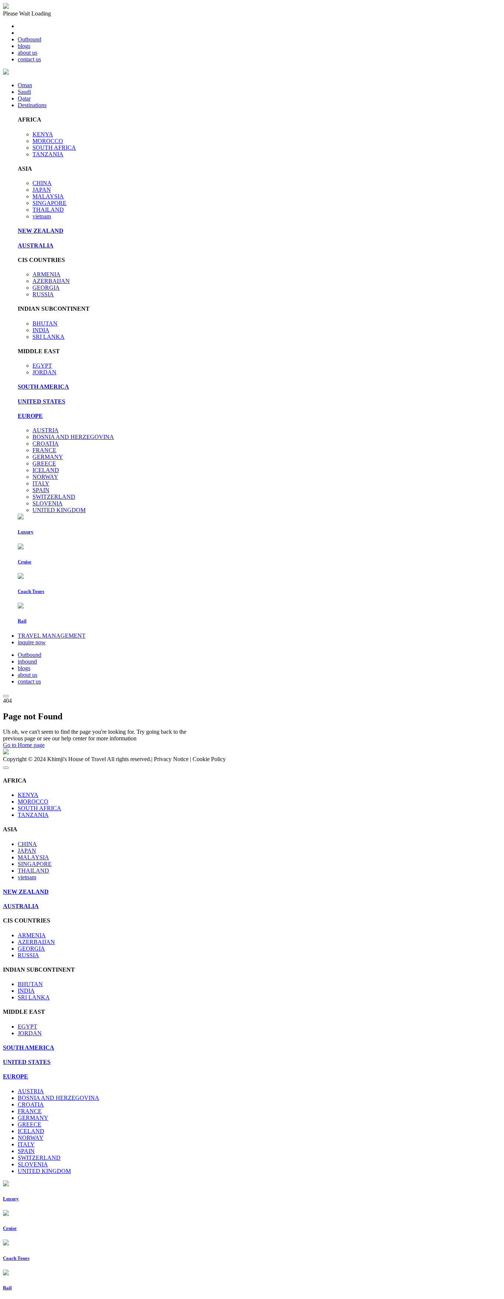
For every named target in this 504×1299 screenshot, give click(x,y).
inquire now (32, 642)
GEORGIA (46, 287)
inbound (27, 661)
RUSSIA (43, 294)
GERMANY (47, 457)
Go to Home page (24, 745)
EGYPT (42, 365)
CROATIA (45, 443)
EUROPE (30, 416)
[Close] (6, 768)
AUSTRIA (45, 430)
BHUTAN (45, 323)
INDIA (40, 330)
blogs (24, 46)
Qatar (24, 98)
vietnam (41, 216)
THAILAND (48, 210)
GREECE (44, 463)
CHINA (42, 183)
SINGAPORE (49, 203)
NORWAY (45, 477)
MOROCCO (47, 141)
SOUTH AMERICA (43, 386)
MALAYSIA (48, 196)
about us (27, 53)
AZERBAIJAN (51, 281)
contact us (29, 59)
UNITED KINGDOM (59, 510)
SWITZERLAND (53, 497)
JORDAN (44, 372)
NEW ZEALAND (40, 231)
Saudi (24, 92)
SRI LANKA (48, 337)
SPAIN (40, 490)
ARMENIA (46, 274)
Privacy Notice (171, 759)
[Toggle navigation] (6, 696)
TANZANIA (47, 154)
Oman (25, 85)
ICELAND (45, 470)
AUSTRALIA (35, 245)
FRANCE (44, 450)
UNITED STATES (41, 401)
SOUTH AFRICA (54, 147)
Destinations (32, 105)
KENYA (42, 134)
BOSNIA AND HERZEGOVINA (73, 437)
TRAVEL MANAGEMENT (52, 636)
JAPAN (41, 190)
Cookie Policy (209, 759)
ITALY (40, 483)
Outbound (29, 39)
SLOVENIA (47, 503)
